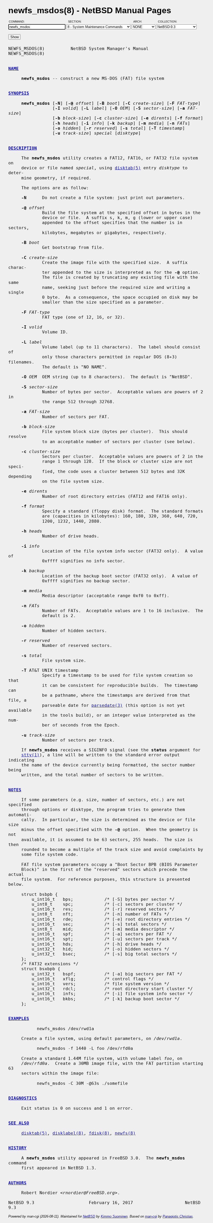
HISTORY (17, 1147)
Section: (76, 21)
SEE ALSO (18, 1123)
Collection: (167, 21)
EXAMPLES (18, 1018)
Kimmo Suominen (114, 1216)
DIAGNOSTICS (22, 1098)
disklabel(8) (68, 1133)
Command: (18, 21)
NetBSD (89, 1216)
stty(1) (30, 754)
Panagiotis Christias (178, 1216)
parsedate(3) (107, 705)
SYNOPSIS (18, 93)
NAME (13, 68)
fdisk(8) (99, 1133)
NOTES (14, 789)
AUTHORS (17, 1182)
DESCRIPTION (22, 148)
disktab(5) (128, 167)
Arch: (140, 21)
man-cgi (151, 1216)
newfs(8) (125, 1133)
